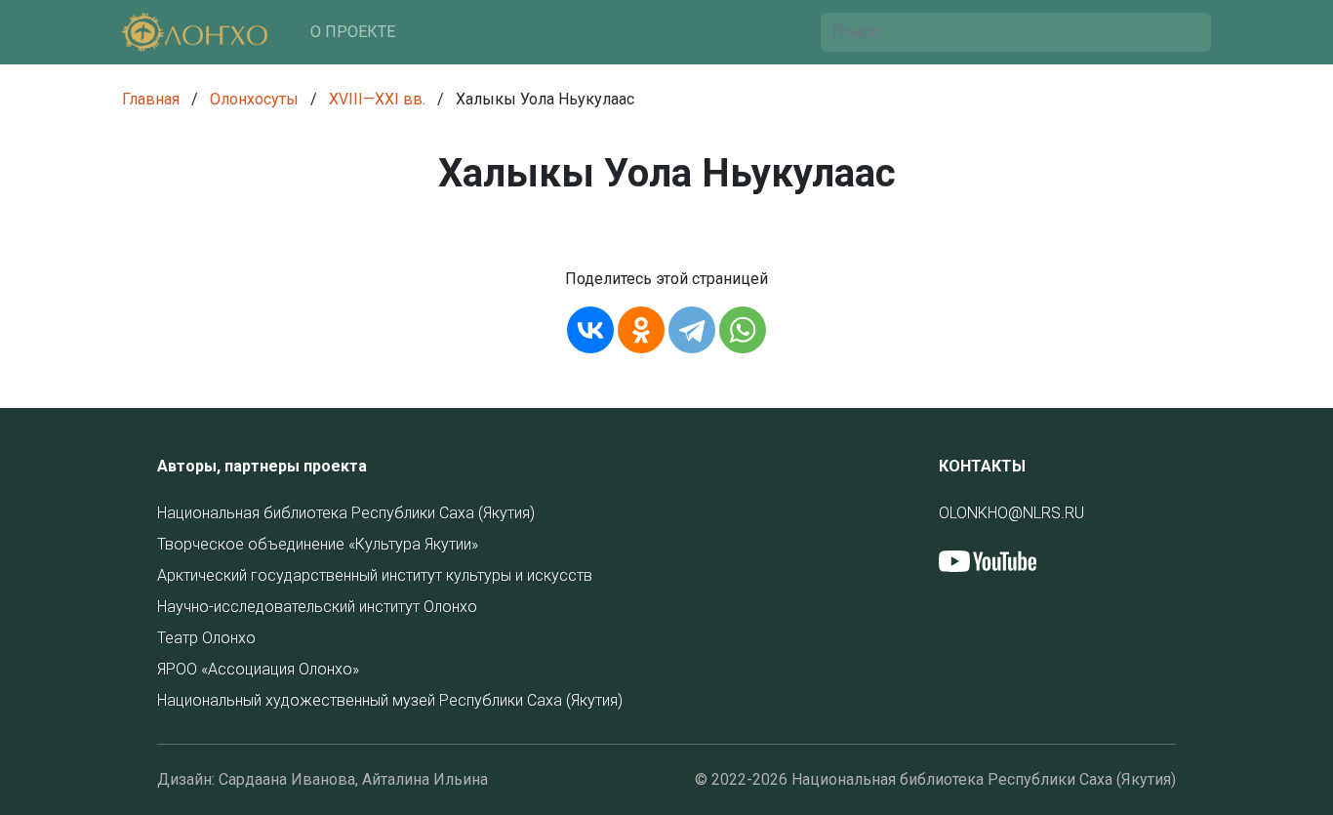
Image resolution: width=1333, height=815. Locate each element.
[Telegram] (691, 329)
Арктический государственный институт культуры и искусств (374, 575)
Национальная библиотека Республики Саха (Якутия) (346, 513)
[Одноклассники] (641, 329)
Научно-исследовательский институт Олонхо (317, 606)
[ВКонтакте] (590, 329)
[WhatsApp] (742, 329)
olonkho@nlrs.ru (1011, 513)
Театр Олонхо (206, 638)
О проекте (352, 31)
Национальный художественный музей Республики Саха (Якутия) (390, 700)
